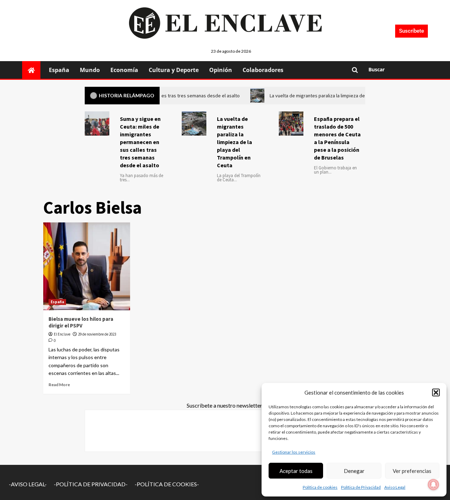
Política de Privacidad (361, 487)
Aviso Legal (394, 487)
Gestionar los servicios (293, 452)
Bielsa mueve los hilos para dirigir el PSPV (81, 322)
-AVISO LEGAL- (28, 484)
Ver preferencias (412, 471)
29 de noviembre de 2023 (97, 334)
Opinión (220, 70)
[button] (435, 392)
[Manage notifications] (433, 484)
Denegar (354, 471)
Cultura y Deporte (174, 70)
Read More (59, 384)
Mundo (90, 70)
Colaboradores (263, 70)
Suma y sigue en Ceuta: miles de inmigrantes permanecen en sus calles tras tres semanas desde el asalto (140, 142)
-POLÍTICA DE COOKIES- (167, 484)
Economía (124, 70)
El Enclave (62, 334)
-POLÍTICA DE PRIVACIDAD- (91, 484)
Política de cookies (320, 487)
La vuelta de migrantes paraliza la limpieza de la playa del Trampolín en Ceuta (234, 142)
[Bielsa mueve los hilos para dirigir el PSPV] (86, 266)
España (59, 70)
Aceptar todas (296, 471)
